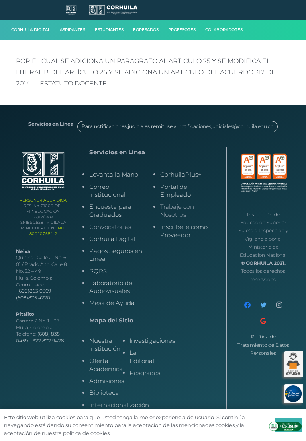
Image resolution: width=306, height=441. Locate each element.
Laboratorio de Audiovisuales (110, 287)
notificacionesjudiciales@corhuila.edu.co (225, 126)
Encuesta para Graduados (110, 210)
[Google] (263, 321)
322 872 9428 (48, 341)
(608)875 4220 (33, 298)
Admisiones (106, 381)
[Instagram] (279, 305)
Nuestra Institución (104, 344)
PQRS (98, 271)
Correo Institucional (107, 190)
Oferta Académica (106, 365)
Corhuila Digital (112, 239)
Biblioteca (104, 392)
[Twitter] (263, 305)
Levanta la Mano (113, 174)
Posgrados (144, 373)
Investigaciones (152, 340)
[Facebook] (247, 305)
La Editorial (141, 356)
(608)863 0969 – (36, 291)
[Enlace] (71, 10)
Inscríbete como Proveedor (184, 231)
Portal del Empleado (175, 190)
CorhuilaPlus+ (181, 174)
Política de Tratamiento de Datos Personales (263, 345)
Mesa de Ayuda (112, 303)
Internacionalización (119, 405)
